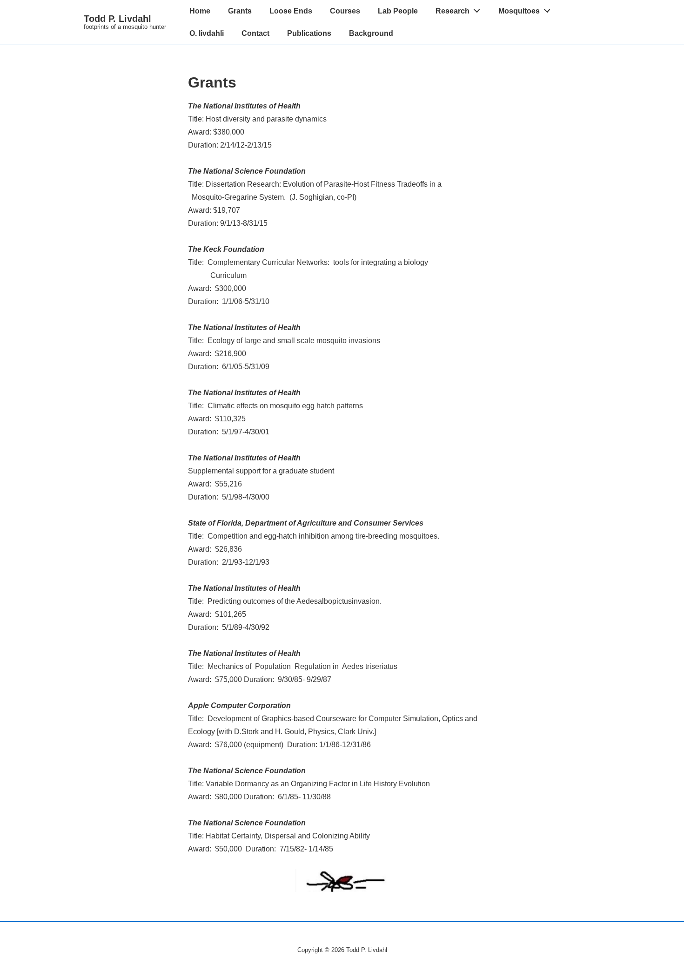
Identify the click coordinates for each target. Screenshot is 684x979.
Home (199, 11)
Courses (345, 11)
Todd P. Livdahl (117, 19)
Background (371, 33)
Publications (309, 33)
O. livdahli (206, 33)
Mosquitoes (519, 11)
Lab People (398, 11)
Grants (240, 11)
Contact (255, 33)
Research (452, 11)
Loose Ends (290, 11)
